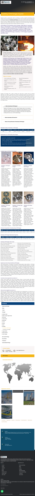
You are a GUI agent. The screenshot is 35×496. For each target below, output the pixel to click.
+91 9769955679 (29, 1)
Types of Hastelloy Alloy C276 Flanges (10, 82)
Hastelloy (3, 467)
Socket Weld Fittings (6, 342)
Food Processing (4, 421)
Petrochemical (18, 420)
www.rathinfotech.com (28, 494)
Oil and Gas (3, 420)
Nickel (3, 470)
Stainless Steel (4, 471)
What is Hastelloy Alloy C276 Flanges (10, 78)
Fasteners (4, 340)
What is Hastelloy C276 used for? (11, 117)
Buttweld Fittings (22, 470)
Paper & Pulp (30, 420)
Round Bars (4, 338)
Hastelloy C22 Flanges (6, 329)
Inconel (3, 465)
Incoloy (3, 466)
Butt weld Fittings (5, 336)
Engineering (8, 420)
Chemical (12, 420)
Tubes (3, 310)
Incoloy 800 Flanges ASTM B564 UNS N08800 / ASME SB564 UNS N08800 (17, 73)
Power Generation (24, 420)
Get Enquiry (5, 355)
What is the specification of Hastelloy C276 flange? (14, 121)
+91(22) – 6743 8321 (8, 351)
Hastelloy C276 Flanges (14, 19)
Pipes (3, 308)
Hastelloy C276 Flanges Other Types (25, 80)
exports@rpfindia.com (28, 2)
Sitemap (33, 494)
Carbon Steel (4, 473)
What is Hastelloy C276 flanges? (11, 106)
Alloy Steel (3, 474)
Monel (3, 469)
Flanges (3, 312)
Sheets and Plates (5, 306)
